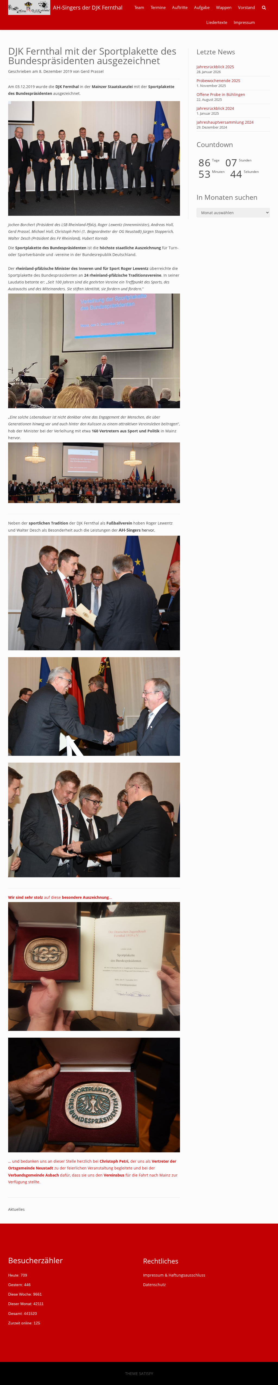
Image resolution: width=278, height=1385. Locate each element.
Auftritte (180, 7)
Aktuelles (16, 1209)
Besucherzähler (35, 1260)
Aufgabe (202, 7)
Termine (158, 7)
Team (139, 7)
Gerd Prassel (92, 71)
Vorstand (246, 7)
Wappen (224, 7)
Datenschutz (154, 1284)
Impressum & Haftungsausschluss (174, 1275)
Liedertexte (216, 22)
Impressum (244, 22)
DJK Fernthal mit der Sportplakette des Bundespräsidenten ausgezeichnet (92, 56)
